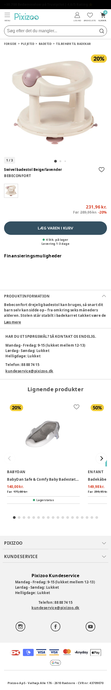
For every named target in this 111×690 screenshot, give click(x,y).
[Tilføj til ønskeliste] (101, 169)
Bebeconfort (17, 175)
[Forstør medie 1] (55, 103)
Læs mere (12, 322)
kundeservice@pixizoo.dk (29, 371)
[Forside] (27, 16)
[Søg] (101, 31)
